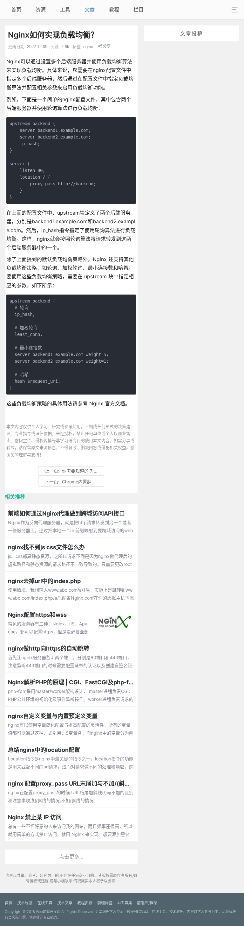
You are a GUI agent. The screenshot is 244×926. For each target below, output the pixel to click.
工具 (65, 9)
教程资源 (84, 903)
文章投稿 (191, 33)
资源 (41, 9)
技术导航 (24, 903)
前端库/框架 (147, 903)
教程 (114, 9)
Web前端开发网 (48, 911)
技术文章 (64, 903)
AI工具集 (124, 903)
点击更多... (71, 856)
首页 (16, 9)
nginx (88, 46)
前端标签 (104, 903)
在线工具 (44, 903)
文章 (90, 9)
